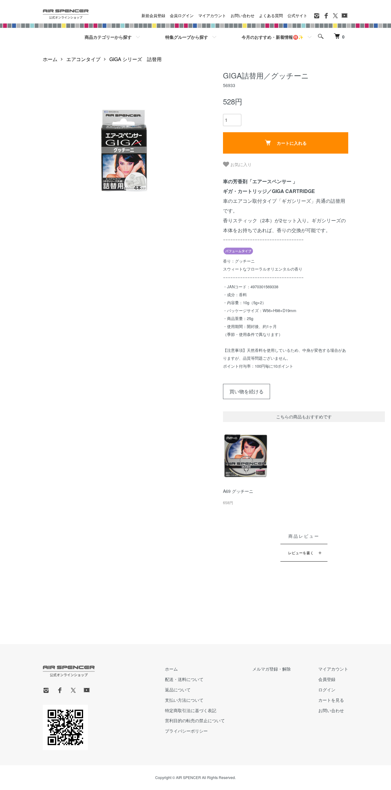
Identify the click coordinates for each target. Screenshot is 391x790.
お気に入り (240, 164)
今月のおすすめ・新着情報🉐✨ (272, 37)
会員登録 (326, 679)
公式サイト (297, 15)
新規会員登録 (153, 15)
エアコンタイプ (83, 59)
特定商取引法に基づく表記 (190, 710)
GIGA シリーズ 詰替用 (135, 59)
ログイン (326, 689)
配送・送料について (184, 679)
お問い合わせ (242, 15)
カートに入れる (292, 143)
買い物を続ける (246, 391)
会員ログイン (182, 15)
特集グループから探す (186, 37)
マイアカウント (212, 15)
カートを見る (331, 700)
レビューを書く (301, 552)
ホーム (50, 59)
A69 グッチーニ (238, 491)
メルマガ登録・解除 (271, 669)
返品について (178, 689)
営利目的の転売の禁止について (195, 720)
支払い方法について (184, 700)
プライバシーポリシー (186, 731)
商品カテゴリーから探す (108, 37)
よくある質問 (271, 15)
